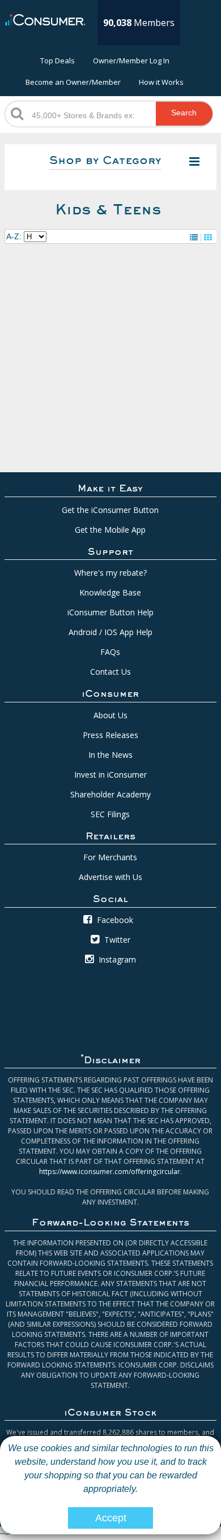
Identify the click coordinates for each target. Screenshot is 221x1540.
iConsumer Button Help (110, 612)
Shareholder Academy (110, 794)
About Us (111, 715)
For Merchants (110, 857)
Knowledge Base (110, 592)
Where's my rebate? (110, 572)
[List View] (194, 237)
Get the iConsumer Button (110, 509)
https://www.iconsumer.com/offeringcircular (109, 1171)
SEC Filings (110, 814)
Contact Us (110, 671)
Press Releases (110, 735)
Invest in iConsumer (110, 774)
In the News (110, 754)
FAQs (110, 651)
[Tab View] (208, 237)
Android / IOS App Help (110, 632)
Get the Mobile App (110, 529)
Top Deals (57, 60)
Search (184, 112)
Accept (110, 1518)
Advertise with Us (110, 877)
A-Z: (14, 236)
